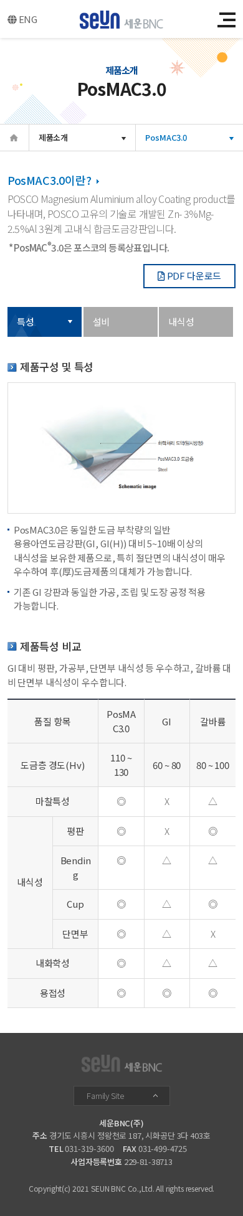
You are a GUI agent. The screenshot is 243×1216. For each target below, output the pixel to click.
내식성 (181, 321)
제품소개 (53, 137)
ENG (27, 19)
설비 (101, 321)
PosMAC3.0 (166, 137)
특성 (25, 321)
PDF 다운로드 (193, 275)
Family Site (105, 1095)
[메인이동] (122, 21)
